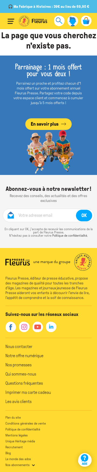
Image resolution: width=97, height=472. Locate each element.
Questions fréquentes (24, 383)
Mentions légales (16, 435)
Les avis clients (18, 401)
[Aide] (85, 460)
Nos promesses (18, 365)
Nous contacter (18, 346)
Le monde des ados (18, 459)
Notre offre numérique (24, 355)
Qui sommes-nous (20, 374)
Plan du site (13, 417)
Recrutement (14, 447)
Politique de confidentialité (69, 235)
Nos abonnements (17, 465)
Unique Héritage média (20, 441)
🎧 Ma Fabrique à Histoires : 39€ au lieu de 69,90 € (48, 7)
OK (84, 215)
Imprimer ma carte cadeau (28, 392)
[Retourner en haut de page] (85, 444)
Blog (8, 453)
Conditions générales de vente (25, 423)
